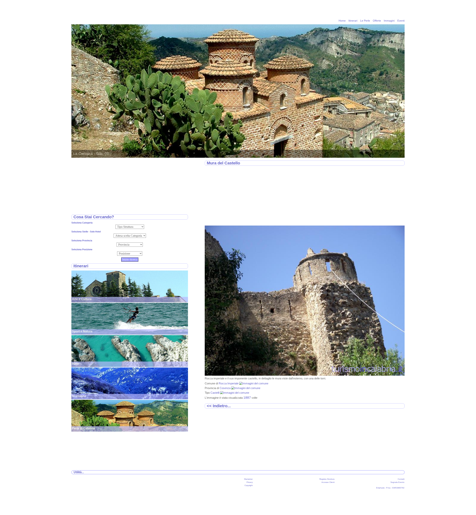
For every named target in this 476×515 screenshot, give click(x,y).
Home (342, 20)
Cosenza (225, 388)
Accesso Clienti (328, 482)
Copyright (249, 485)
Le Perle (365, 20)
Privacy (250, 482)
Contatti (401, 479)
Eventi (401, 20)
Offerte (377, 20)
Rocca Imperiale (229, 383)
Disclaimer (248, 479)
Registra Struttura (327, 479)
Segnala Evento (397, 482)
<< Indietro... (219, 406)
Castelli (215, 392)
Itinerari (352, 20)
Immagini (389, 20)
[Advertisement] (305, 196)
